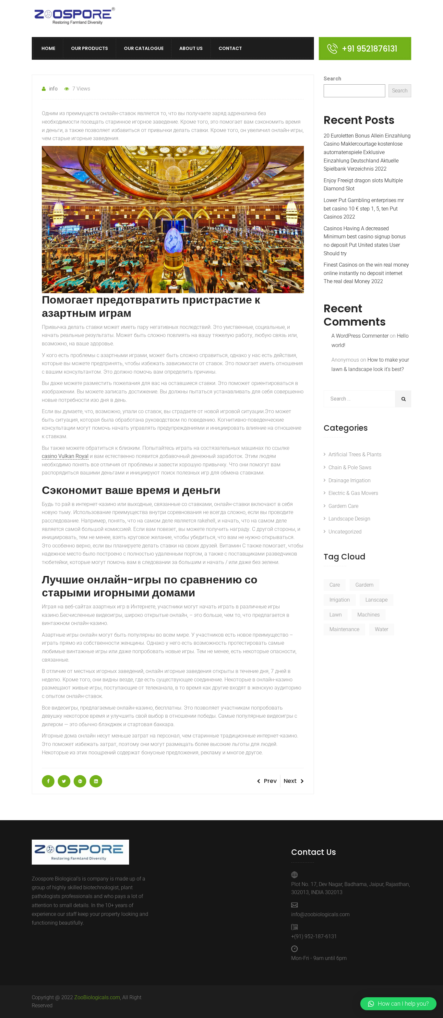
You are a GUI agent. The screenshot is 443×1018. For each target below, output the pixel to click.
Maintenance (344, 629)
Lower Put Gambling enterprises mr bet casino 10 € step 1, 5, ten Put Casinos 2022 (364, 208)
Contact (230, 48)
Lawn (335, 615)
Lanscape (376, 600)
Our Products (89, 48)
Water (381, 629)
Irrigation (339, 600)
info (53, 89)
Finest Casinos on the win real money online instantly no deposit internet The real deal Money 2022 (366, 273)
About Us (191, 48)
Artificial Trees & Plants (355, 454)
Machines (368, 615)
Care (334, 585)
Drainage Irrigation (350, 480)
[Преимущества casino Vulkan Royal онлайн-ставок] (48, 781)
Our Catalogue (143, 48)
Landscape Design (349, 519)
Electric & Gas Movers (353, 493)
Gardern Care (343, 506)
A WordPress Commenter (360, 336)
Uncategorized (345, 532)
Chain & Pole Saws (350, 467)
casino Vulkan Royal (65, 456)
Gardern (364, 585)
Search (332, 79)
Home (48, 48)
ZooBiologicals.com (97, 997)
